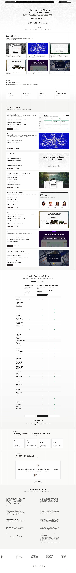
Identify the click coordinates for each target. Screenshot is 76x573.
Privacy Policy (18, 559)
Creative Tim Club (3, 559)
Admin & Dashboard (34, 554)
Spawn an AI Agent (49, 557)
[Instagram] (40, 566)
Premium (2, 556)
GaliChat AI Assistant (64, 554)
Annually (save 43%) (41, 281)
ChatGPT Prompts (63, 556)
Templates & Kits (33, 555)
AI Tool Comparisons (49, 559)
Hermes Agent (48, 556)
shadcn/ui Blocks (26, 1)
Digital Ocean (63, 557)
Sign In (68, 1)
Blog (62, 1)
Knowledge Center (18, 554)
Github (2, 555)
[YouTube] (42, 566)
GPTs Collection (63, 555)
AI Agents (13, 1)
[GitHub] (31, 566)
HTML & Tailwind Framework (35, 557)
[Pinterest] (45, 566)
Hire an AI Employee (49, 558)
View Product (17, 128)
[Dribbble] (33, 566)
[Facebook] (36, 566)
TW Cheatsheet (33, 559)
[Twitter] (38, 566)
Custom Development (19, 557)
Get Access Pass (10, 128)
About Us (2, 554)
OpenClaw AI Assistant (49, 555)
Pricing (65, 1)
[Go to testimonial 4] (39, 481)
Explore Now (56, 1)
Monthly (34, 281)
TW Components (33, 562)
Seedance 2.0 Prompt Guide (50, 562)
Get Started (30, 294)
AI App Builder (48, 554)
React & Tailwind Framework (35, 556)
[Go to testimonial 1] (37, 481)
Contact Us (17, 555)
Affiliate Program (3, 558)
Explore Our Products (36, 18)
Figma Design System (34, 558)
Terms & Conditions (19, 558)
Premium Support (18, 556)
